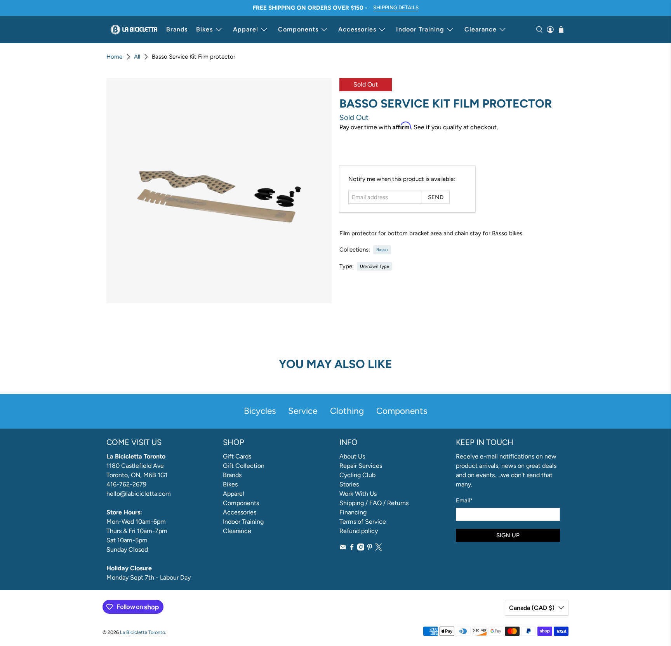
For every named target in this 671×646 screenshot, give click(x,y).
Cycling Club (357, 475)
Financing (353, 512)
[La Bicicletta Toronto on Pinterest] (369, 548)
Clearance (480, 29)
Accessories (357, 29)
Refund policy (358, 531)
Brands (177, 29)
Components (298, 29)
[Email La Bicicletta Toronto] (342, 548)
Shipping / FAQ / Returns (374, 503)
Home (114, 57)
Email (464, 500)
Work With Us (358, 493)
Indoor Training (420, 29)
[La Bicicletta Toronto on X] (378, 548)
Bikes (204, 29)
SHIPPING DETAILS (396, 7)
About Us (352, 456)
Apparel (245, 29)
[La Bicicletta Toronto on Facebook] (351, 548)
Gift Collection (243, 465)
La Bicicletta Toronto (142, 632)
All (137, 57)
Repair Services (360, 465)
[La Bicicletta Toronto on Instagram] (360, 548)
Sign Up (508, 535)
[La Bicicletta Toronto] (134, 29)
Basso (382, 249)
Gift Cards (237, 456)
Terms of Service (362, 521)
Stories (349, 484)
